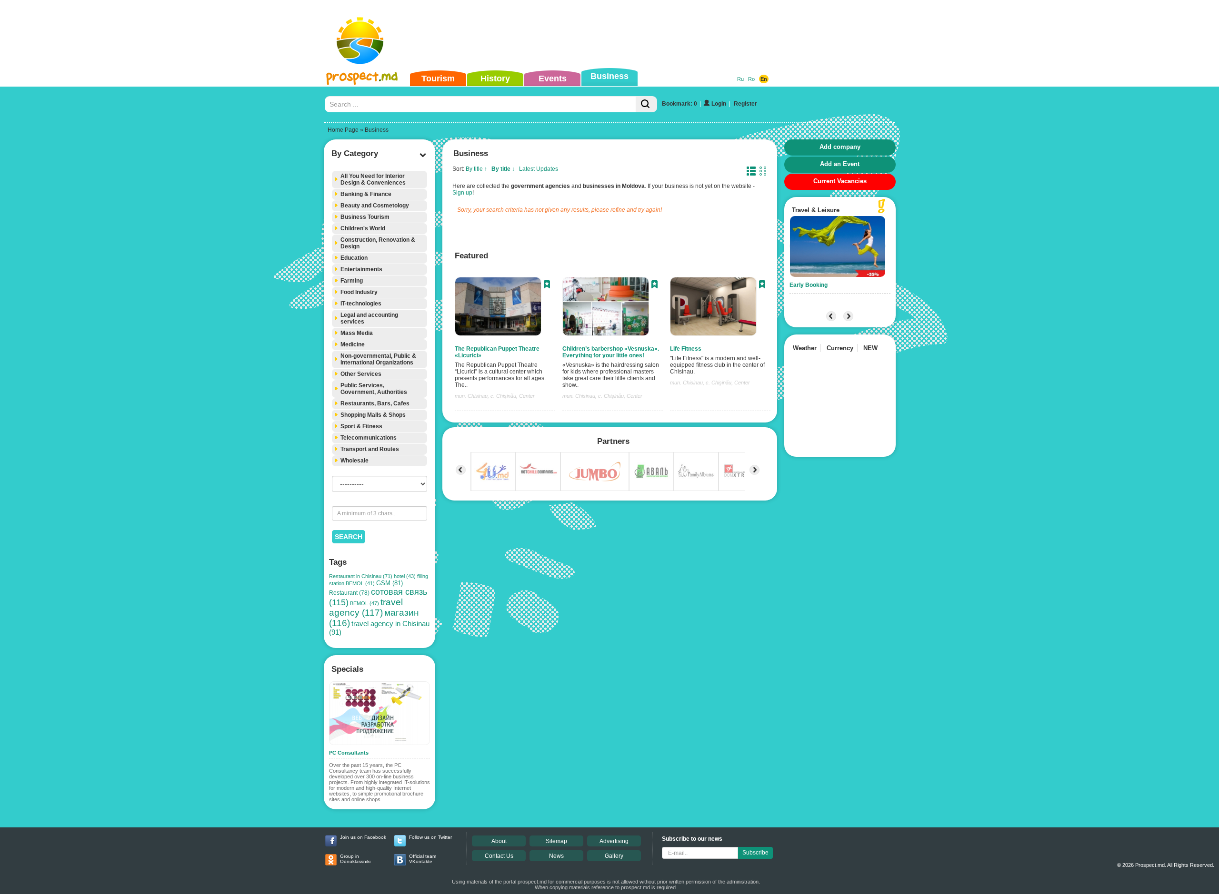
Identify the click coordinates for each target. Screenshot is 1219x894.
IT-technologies (360, 303)
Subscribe (755, 852)
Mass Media (356, 333)
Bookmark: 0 (679, 103)
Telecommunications (368, 437)
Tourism (438, 78)
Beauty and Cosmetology (374, 205)
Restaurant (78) (349, 592)
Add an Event (839, 163)
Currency (840, 348)
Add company (839, 146)
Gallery (614, 856)
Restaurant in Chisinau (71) (360, 576)
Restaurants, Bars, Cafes (375, 403)
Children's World (362, 228)
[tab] (379, 179)
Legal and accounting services (369, 318)
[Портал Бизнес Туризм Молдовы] (362, 50)
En (763, 79)
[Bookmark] (547, 285)
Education (354, 258)
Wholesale (354, 460)
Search (348, 536)
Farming (351, 280)
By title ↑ (476, 169)
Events (553, 78)
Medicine (352, 344)
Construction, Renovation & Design (377, 243)
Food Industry (359, 292)
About (499, 841)
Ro (751, 79)
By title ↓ (503, 169)
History (495, 78)
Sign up (462, 192)
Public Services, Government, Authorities (373, 388)
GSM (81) (389, 583)
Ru (740, 79)
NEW (870, 348)
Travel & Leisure (815, 210)
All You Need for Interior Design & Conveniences (373, 179)
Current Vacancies (840, 181)
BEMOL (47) (364, 603)
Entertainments (361, 269)
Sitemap (556, 841)
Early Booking (808, 285)
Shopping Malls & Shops (373, 415)
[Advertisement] (594, 35)
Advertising (614, 841)
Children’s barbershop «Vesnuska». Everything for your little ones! (610, 352)
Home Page (343, 130)
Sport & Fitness (361, 426)
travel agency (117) (366, 607)
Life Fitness (685, 348)
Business (609, 76)
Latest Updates (538, 169)
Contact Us (499, 856)
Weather (805, 348)
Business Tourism (365, 217)
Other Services (360, 374)
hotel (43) (405, 576)
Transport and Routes (369, 449)
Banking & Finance (365, 194)
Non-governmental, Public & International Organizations (378, 359)
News (556, 856)
